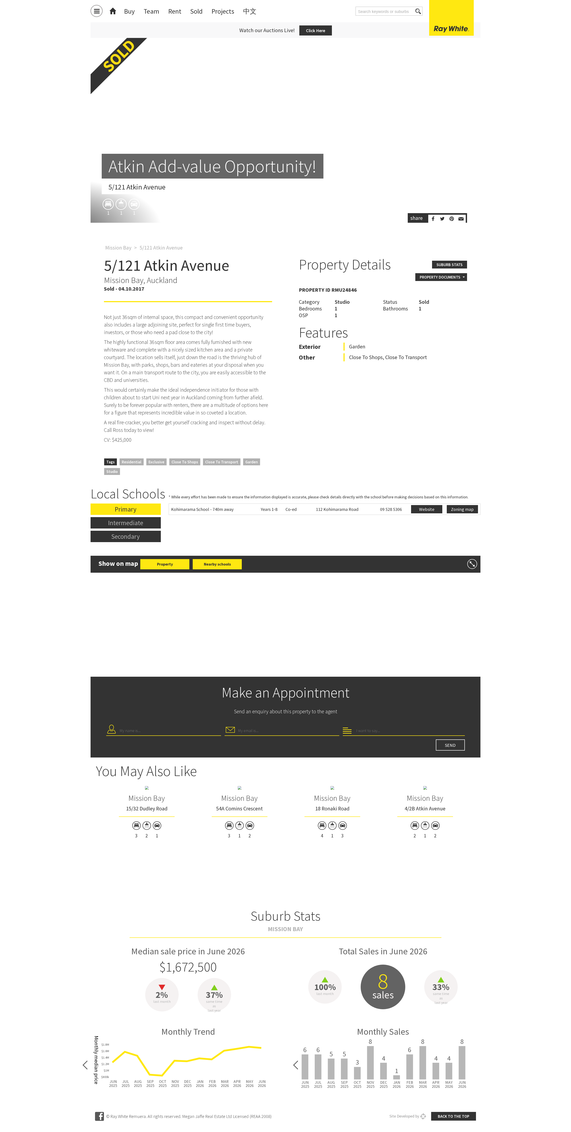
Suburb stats (450, 264)
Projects (222, 11)
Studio (112, 471)
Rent (174, 11)
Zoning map (462, 509)
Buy (129, 11)
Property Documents (440, 277)
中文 (250, 11)
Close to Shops (185, 461)
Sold (196, 11)
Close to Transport (221, 461)
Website (426, 509)
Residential (131, 461)
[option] (285, 125)
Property (165, 564)
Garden (251, 461)
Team (151, 11)
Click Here (315, 30)
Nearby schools (217, 564)
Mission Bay (118, 247)
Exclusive (156, 461)
